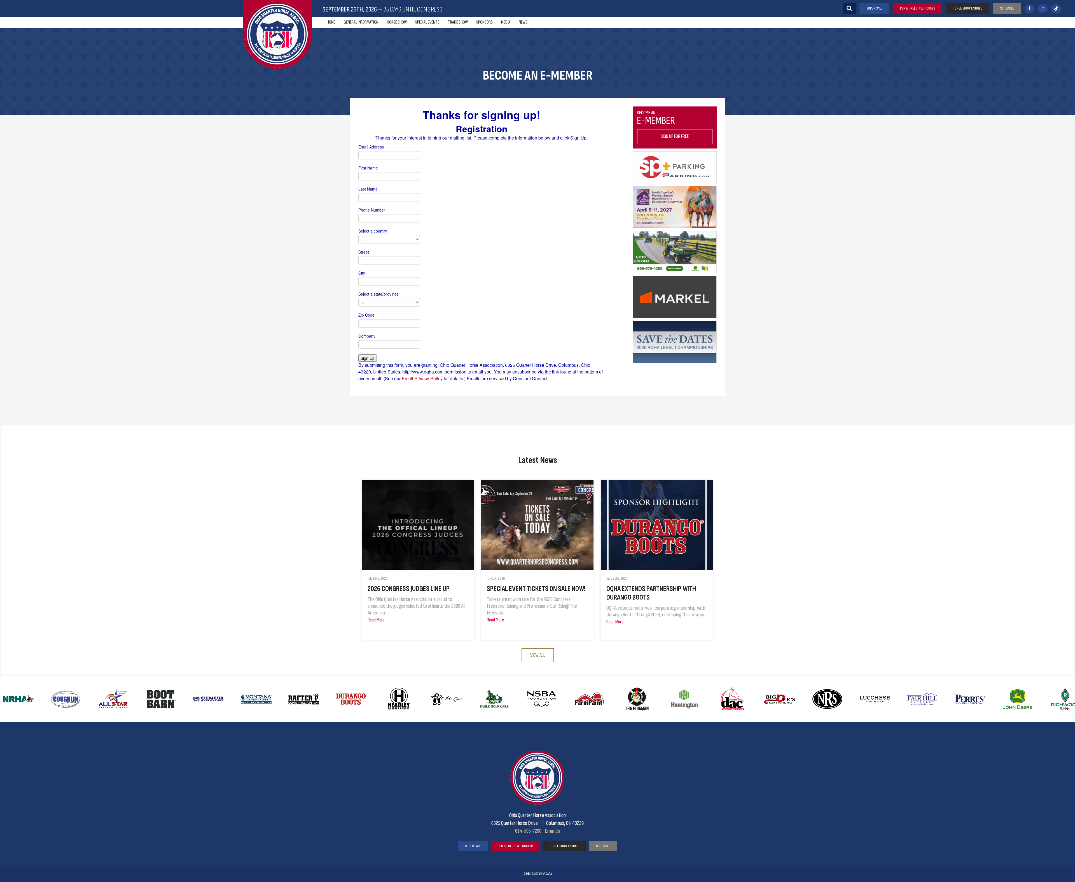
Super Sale (874, 8)
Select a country (372, 231)
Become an (663, 124)
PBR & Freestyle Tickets (917, 8)
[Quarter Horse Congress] (277, 34)
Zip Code (366, 315)
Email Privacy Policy (422, 378)
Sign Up (368, 358)
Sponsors (484, 22)
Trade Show (458, 22)
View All (537, 655)
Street (363, 252)
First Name (368, 168)
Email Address (371, 147)
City (361, 273)
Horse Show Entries (967, 8)
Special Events (427, 22)
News (523, 22)
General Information (361, 22)
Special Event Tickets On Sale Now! (536, 588)
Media (505, 22)
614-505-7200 (528, 831)
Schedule (1007, 8)
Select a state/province (378, 294)
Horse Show (397, 22)
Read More (376, 620)
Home (331, 22)
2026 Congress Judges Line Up (409, 588)
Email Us (552, 831)
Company (366, 336)
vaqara (547, 874)
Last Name (368, 189)
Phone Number (371, 210)
